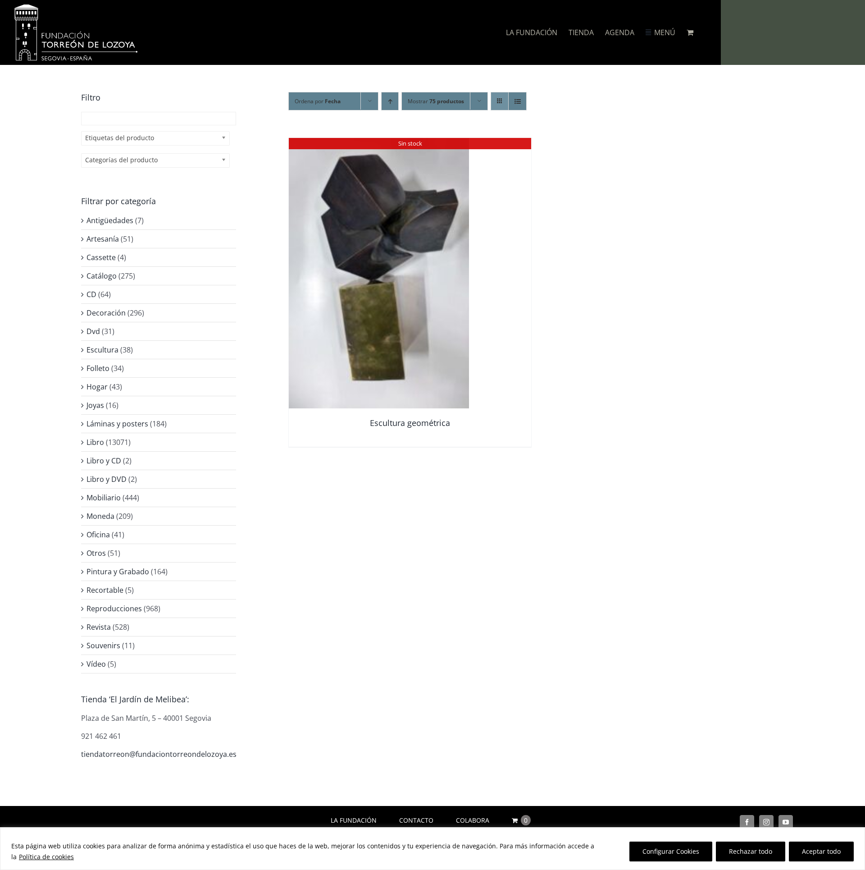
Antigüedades (109, 220)
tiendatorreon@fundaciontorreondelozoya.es (159, 754)
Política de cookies (46, 856)
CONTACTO (416, 820)
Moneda (100, 516)
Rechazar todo (750, 851)
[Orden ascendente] (390, 101)
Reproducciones (114, 609)
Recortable (104, 590)
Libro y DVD (106, 479)
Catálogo (101, 276)
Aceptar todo (821, 851)
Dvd (93, 331)
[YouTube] (785, 822)
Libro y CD (103, 461)
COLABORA (472, 820)
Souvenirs (103, 645)
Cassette (101, 257)
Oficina (98, 535)
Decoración (106, 313)
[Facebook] (747, 822)
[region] (432, 848)
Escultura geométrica (410, 422)
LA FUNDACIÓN (354, 820)
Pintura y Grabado (117, 572)
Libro (95, 442)
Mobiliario (103, 498)
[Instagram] (766, 822)
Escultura (102, 350)
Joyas (95, 405)
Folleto (97, 368)
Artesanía (102, 239)
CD (91, 294)
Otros (96, 553)
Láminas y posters (117, 424)
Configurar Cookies (670, 851)
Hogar (97, 387)
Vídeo (96, 664)
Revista (98, 627)
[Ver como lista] (517, 101)
